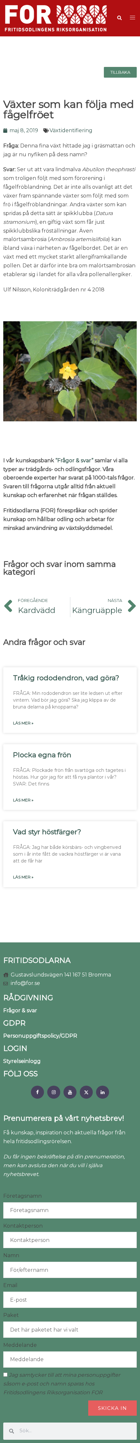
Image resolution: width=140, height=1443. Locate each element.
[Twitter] (86, 1092)
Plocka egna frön (42, 755)
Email (10, 1285)
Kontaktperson (23, 1226)
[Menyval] (37, 1092)
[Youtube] (70, 1092)
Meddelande (20, 1345)
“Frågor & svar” (74, 460)
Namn (11, 1255)
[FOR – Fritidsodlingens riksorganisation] (56, 18)
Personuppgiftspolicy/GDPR (40, 1036)
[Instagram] (53, 1092)
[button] (119, 18)
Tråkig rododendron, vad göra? (66, 678)
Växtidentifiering (70, 130)
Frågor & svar (20, 1010)
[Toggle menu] (132, 18)
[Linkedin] (102, 1092)
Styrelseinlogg (22, 1061)
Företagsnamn (22, 1196)
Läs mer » (23, 723)
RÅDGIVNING (28, 997)
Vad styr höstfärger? (47, 832)
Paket (11, 1315)
